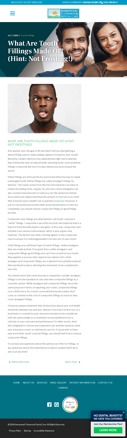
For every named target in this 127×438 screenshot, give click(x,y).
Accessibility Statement (44, 430)
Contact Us (105, 382)
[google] (56, 404)
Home (16, 382)
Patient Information (82, 382)
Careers (63, 387)
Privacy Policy (15, 430)
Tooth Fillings (27, 35)
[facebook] (49, 404)
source (59, 200)
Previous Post (20, 362)
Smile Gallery (58, 382)
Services (42, 382)
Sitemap (27, 430)
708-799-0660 (111, 2)
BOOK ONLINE (91, 2)
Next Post (71, 362)
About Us (28, 382)
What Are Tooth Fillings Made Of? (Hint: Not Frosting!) (40, 51)
